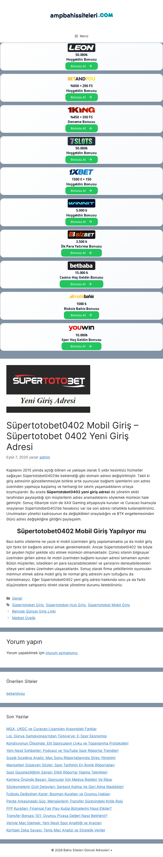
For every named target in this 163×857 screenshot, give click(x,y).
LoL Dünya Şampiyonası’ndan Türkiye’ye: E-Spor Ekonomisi (56, 736)
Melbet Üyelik (23, 618)
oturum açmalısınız (61, 653)
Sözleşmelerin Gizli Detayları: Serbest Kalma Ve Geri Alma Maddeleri (65, 787)
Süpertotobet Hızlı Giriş (66, 605)
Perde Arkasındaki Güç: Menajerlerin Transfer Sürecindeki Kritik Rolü (64, 801)
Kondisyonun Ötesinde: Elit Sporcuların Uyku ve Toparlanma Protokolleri (67, 743)
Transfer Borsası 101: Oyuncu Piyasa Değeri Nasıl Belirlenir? (57, 816)
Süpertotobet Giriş (28, 605)
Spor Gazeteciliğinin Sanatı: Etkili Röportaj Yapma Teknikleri (56, 772)
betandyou (15, 693)
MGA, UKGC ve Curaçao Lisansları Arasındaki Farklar (51, 729)
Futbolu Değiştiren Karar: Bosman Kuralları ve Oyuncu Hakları (58, 794)
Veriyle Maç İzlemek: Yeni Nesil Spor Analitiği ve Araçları (54, 823)
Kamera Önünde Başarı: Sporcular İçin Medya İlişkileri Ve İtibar (59, 779)
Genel (17, 598)
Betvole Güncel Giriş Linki (34, 611)
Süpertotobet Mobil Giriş (109, 605)
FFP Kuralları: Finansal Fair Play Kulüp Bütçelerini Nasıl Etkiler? (59, 808)
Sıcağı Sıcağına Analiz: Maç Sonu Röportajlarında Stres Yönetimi (60, 758)
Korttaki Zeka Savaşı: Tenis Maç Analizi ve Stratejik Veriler (55, 830)
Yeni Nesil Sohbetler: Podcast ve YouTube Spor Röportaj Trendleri (62, 750)
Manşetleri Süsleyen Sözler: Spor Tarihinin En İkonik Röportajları (60, 765)
